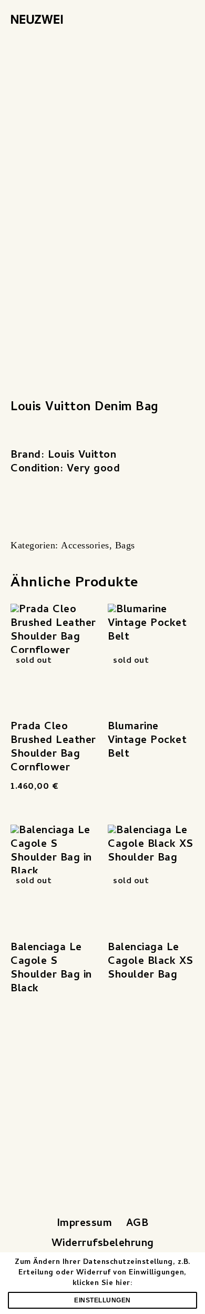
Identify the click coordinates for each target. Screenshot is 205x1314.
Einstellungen (102, 1300)
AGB (137, 1224)
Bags (125, 545)
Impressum (84, 1224)
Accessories (85, 545)
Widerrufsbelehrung (103, 1244)
